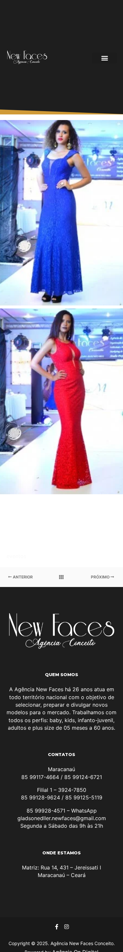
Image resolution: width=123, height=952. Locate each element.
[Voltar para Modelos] (61, 577)
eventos (16, 556)
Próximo (101, 576)
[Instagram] (66, 926)
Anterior (22, 576)
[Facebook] (56, 926)
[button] (104, 58)
